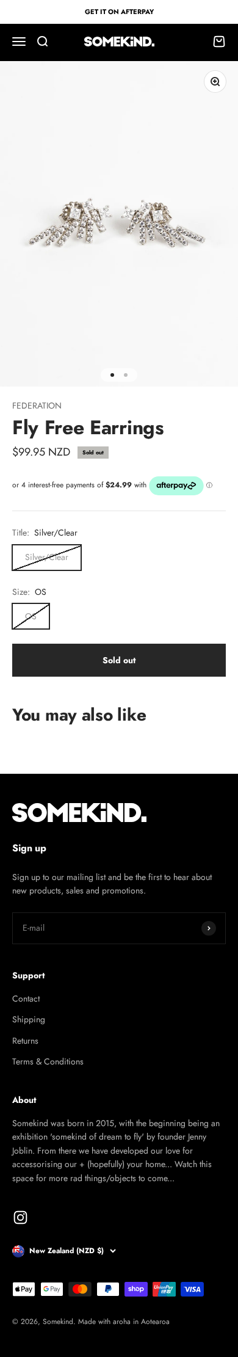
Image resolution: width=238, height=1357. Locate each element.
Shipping (28, 1019)
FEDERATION (37, 405)
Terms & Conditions (48, 1061)
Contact (26, 998)
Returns (25, 1041)
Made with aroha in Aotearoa (124, 1321)
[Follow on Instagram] (20, 1217)
